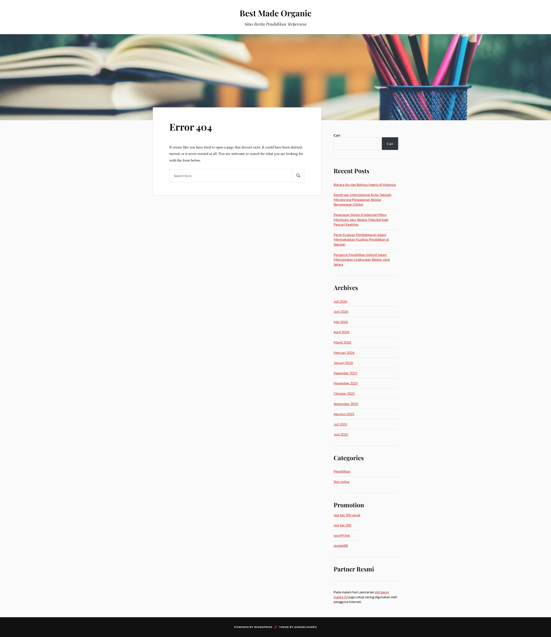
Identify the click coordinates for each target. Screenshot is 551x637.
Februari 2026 (344, 352)
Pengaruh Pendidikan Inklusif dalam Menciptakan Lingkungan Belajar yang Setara (362, 259)
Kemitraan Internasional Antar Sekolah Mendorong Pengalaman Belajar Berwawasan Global (362, 199)
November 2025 (346, 383)
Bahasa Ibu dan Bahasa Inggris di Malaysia (365, 184)
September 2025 (346, 404)
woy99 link (342, 535)
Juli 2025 (340, 424)
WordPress (263, 627)
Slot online (341, 482)
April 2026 (341, 332)
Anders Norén (305, 627)
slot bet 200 (342, 525)
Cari (337, 135)
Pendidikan (342, 471)
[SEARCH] (298, 175)
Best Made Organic (275, 13)
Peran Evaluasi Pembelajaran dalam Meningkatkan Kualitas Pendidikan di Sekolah (361, 239)
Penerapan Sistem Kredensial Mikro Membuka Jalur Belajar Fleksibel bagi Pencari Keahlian (361, 219)
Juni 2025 (341, 434)
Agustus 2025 (344, 414)
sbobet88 (341, 545)
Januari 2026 (343, 363)
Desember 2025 (345, 373)
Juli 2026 (340, 301)
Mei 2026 (341, 322)
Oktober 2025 (344, 393)
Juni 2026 (341, 311)
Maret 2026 (342, 342)
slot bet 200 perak (347, 515)
